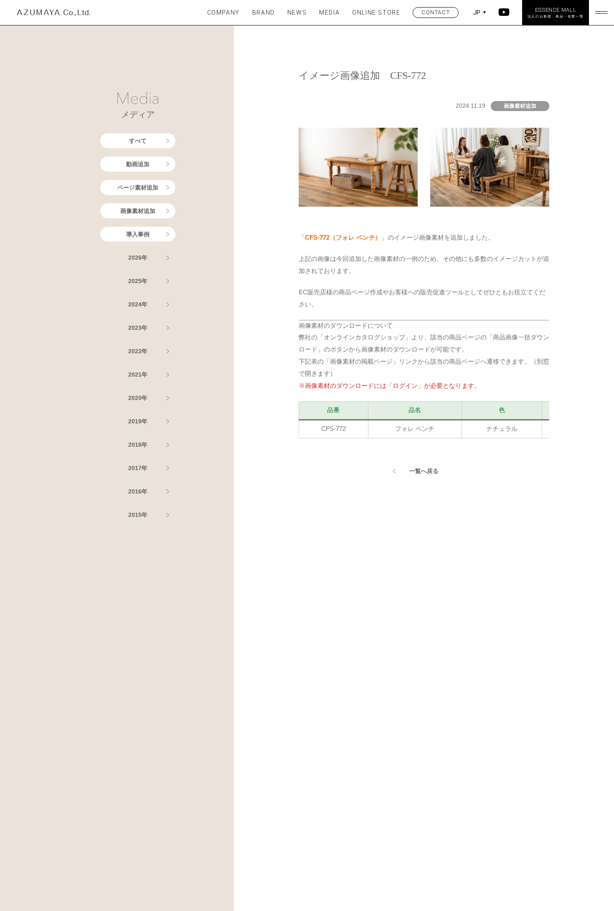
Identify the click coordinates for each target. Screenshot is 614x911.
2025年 (137, 281)
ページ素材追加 (137, 187)
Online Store (376, 12)
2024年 (137, 304)
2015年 (137, 514)
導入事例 (138, 234)
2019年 (137, 421)
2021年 (137, 374)
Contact (435, 12)
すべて (138, 140)
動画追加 (138, 164)
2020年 (137, 398)
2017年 (137, 468)
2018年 (137, 444)
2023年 (137, 327)
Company (223, 12)
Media (329, 12)
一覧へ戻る (424, 471)
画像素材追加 (137, 211)
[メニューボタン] (601, 12)
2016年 (137, 491)
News (297, 12)
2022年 (137, 351)
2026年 (137, 257)
